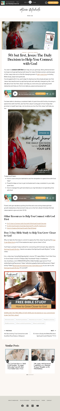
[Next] (52, 361)
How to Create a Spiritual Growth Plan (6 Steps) (21, 228)
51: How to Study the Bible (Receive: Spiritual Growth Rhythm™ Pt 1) (44, 333)
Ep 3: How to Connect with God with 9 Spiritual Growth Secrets (26, 223)
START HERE (41, 93)
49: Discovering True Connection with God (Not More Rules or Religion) (16, 333)
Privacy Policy (35, 400)
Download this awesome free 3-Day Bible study (28, 265)
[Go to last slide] (7, 361)
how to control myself (39, 323)
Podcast (24, 52)
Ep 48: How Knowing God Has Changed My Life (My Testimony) (26, 226)
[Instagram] (32, 406)
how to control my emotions (23, 323)
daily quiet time (42, 74)
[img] (53, 94)
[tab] (28, 374)
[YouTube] (37, 406)
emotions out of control (35, 319)
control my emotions (21, 319)
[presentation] (17, 355)
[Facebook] (22, 406)
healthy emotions (9, 323)
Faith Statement (24, 400)
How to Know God (13, 400)
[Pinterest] (27, 406)
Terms (43, 400)
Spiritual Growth (33, 52)
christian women (9, 319)
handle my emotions (49, 319)
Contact (49, 400)
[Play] (15, 94)
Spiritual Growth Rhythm (11, 249)
